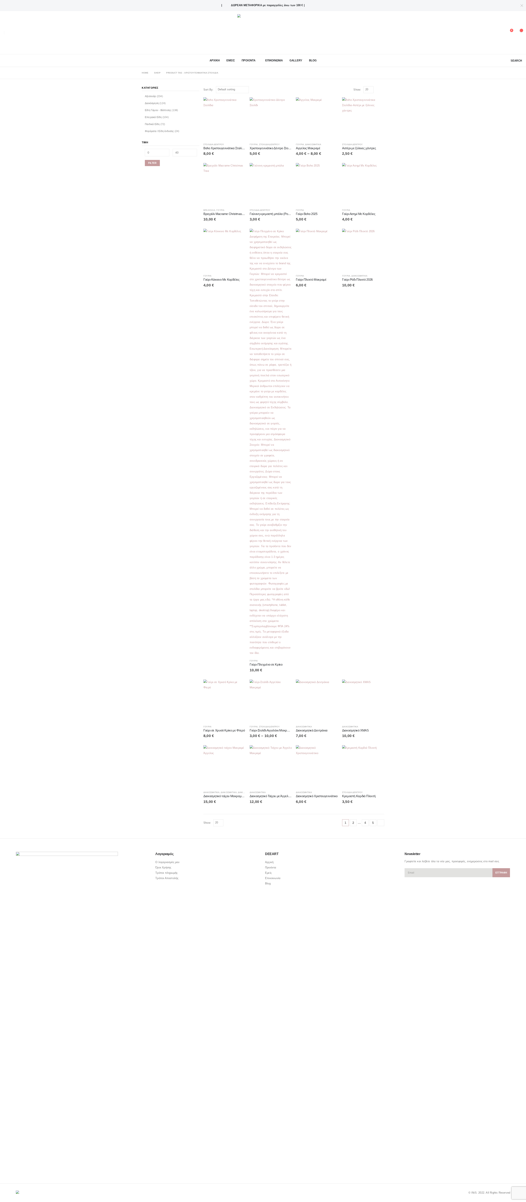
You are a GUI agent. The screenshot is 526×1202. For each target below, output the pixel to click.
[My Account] (498, 32)
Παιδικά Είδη (152, 124)
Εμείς (268, 872)
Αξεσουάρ (150, 96)
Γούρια (254, 144)
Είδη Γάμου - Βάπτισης (158, 110)
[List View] (382, 90)
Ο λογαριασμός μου (167, 862)
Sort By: (208, 89)
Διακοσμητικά (313, 144)
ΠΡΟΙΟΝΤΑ (248, 60)
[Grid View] (378, 90)
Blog (313, 60)
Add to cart (238, 104)
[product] (224, 118)
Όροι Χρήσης (163, 867)
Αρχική (269, 862)
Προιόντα (270, 867)
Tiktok (43, 1169)
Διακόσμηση (152, 103)
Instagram (35, 1169)
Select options (285, 104)
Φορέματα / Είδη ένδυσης (159, 131)
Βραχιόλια (209, 210)
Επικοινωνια (274, 60)
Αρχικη (215, 60)
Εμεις (230, 60)
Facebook (19, 1169)
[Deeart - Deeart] (263, 32)
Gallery (296, 60)
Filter (152, 163)
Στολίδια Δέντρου (213, 144)
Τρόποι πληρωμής (166, 872)
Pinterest (27, 1169)
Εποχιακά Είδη (153, 117)
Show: (357, 89)
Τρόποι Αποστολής (166, 878)
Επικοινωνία (272, 878)
